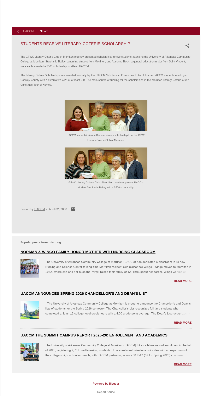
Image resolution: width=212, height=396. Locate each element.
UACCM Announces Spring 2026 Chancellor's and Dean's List (83, 293)
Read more (183, 281)
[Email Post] (73, 210)
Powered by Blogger (106, 383)
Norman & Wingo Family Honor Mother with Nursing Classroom (87, 252)
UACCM (28, 31)
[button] (188, 45)
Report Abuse (106, 392)
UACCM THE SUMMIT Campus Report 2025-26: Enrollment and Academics (93, 335)
